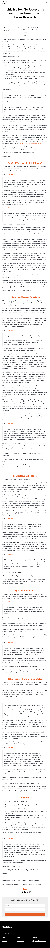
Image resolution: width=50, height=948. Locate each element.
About (47, 2)
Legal (3, 931)
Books (19, 3)
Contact (4, 941)
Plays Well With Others (39, 941)
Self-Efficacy (9, 174)
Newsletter (27, 3)
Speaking (33, 3)
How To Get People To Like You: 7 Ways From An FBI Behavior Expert (22, 884)
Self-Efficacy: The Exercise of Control (30, 143)
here (26, 32)
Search (34, 937)
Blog (23, 3)
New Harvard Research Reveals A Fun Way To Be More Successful (21, 880)
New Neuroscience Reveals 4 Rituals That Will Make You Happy (20, 877)
